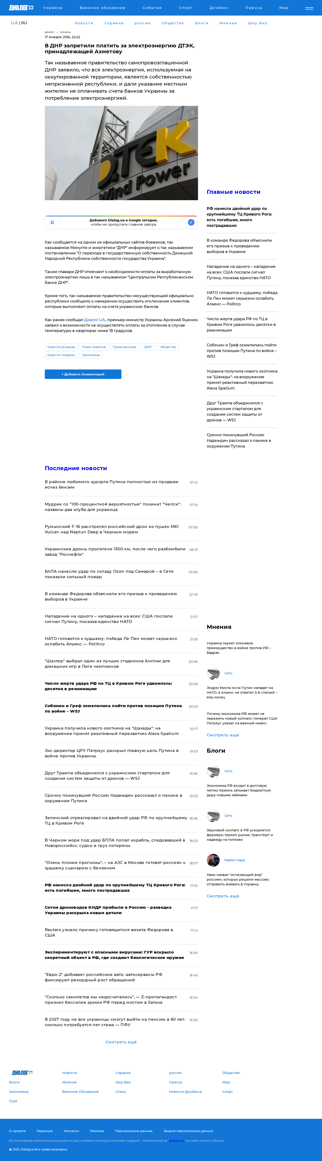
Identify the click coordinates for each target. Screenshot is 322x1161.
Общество (168, 347)
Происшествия (124, 347)
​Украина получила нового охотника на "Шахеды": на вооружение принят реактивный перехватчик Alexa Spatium (242, 379)
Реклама (97, 1131)
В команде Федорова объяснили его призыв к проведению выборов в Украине (239, 246)
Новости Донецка (61, 347)
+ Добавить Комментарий (83, 374)
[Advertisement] (121, 418)
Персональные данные (134, 1131)
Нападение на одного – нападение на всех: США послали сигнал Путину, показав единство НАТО (241, 272)
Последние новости (76, 468)
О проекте (17, 1131)
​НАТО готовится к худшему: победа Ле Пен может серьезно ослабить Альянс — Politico (242, 298)
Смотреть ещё (121, 1042)
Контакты (71, 1131)
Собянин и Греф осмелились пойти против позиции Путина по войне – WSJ (242, 351)
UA (14, 23)
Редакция (45, 1131)
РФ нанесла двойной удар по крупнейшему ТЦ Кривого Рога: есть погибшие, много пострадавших (239, 217)
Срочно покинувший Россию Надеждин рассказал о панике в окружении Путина (239, 440)
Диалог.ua (176, 1140)
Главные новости (234, 191)
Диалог (49, 32)
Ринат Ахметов (94, 347)
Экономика (91, 355)
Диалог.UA (94, 320)
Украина (65, 32)
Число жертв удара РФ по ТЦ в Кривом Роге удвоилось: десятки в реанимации (241, 324)
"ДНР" (148, 347)
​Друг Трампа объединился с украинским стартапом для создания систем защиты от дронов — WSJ (235, 411)
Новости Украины (61, 355)
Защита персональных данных (188, 1131)
